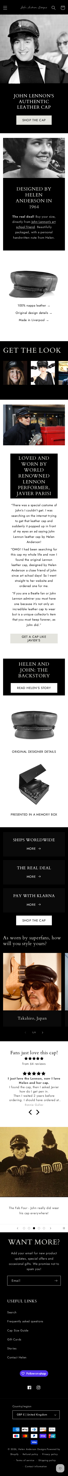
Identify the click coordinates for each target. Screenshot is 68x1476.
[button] (5, 7)
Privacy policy (50, 1454)
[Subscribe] (56, 1280)
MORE (31, 848)
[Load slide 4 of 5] (39, 1228)
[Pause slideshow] (64, 1228)
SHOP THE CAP (34, 120)
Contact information (36, 1466)
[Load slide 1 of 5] (24, 1228)
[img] (34, 1058)
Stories (12, 1348)
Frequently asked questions (25, 1321)
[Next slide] (50, 1228)
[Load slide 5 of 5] (44, 1228)
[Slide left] (25, 391)
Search (12, 1312)
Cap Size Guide (17, 1330)
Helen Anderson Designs (32, 1449)
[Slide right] (43, 391)
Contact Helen (16, 1357)
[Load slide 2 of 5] (29, 1228)
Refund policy (30, 1454)
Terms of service (25, 1460)
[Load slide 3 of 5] (34, 1228)
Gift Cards (14, 1339)
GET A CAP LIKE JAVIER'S (34, 638)
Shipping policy (47, 1460)
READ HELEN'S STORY (34, 688)
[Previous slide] (18, 1228)
